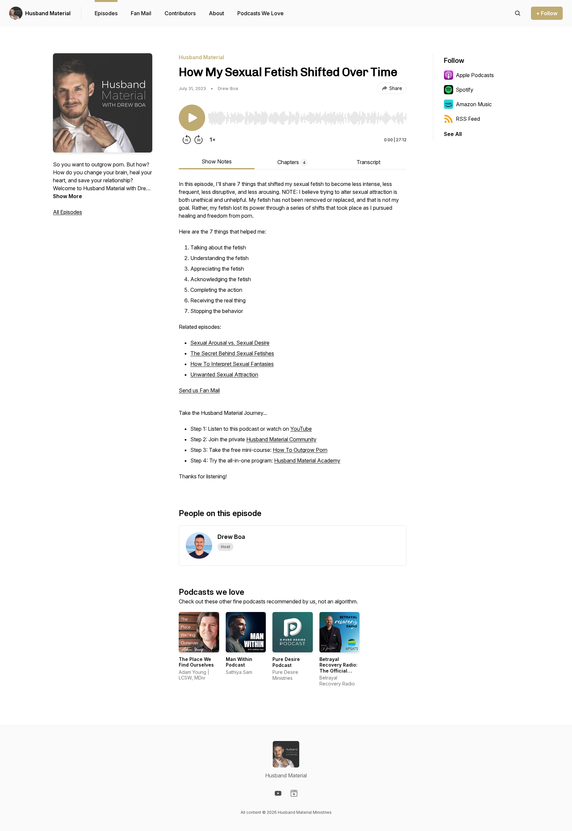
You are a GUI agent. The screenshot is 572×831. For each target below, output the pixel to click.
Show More (67, 196)
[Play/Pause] (192, 118)
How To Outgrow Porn (300, 450)
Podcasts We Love (260, 13)
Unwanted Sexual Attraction (224, 374)
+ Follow (546, 13)
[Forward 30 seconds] (198, 139)
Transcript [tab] (368, 162)
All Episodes (67, 212)
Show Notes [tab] (217, 161)
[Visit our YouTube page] (278, 793)
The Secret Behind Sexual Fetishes (232, 353)
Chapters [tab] (291, 162)
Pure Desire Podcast (286, 662)
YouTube (301, 428)
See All (453, 134)
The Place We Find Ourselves (196, 662)
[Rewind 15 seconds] (186, 139)
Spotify (464, 89)
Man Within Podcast (239, 662)
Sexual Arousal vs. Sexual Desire (229, 342)
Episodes (106, 13)
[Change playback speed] (212, 139)
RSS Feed (468, 118)
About (216, 13)
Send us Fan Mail (199, 390)
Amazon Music (474, 104)
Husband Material (48, 13)
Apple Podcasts (475, 75)
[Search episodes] (517, 13)
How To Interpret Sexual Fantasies (232, 364)
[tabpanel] (292, 333)
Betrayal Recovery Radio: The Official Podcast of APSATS (338, 670)
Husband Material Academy (307, 460)
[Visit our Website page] (294, 793)
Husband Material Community (281, 439)
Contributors (180, 13)
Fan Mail (141, 13)
